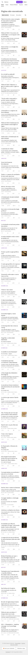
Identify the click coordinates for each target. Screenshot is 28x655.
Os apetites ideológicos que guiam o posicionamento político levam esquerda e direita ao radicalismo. (10, 377)
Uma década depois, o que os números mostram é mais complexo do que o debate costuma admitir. (10, 330)
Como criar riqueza (7, 434)
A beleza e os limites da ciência (10, 510)
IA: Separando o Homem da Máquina (9, 447)
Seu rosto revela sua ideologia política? (10, 210)
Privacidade (18, 643)
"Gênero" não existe (7, 289)
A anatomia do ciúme (7, 149)
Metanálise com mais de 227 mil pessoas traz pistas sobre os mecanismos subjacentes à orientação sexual (10, 228)
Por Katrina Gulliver (6, 341)
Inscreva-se (19, 2)
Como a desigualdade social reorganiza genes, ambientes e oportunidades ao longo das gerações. (8, 189)
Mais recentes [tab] (5, 15)
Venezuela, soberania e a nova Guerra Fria (10, 275)
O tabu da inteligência (7, 300)
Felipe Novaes (8, 27)
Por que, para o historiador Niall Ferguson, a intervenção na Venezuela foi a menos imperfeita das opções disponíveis (10, 266)
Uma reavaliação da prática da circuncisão (8, 590)
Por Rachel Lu (4, 426)
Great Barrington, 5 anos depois (8, 314)
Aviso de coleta (14, 644)
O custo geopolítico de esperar (10, 264)
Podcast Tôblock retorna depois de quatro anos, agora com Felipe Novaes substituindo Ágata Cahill (9, 128)
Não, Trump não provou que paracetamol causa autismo (9, 413)
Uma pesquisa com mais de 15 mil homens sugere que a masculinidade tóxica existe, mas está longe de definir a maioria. (10, 166)
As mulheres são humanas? (9, 352)
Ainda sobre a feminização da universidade (9, 137)
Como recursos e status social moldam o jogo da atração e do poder (10, 490)
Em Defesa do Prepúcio (8, 588)
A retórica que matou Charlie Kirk (9, 398)
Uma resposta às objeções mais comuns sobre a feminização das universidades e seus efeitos (9, 141)
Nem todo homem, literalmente (6, 163)
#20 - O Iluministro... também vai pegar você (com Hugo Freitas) (10, 626)
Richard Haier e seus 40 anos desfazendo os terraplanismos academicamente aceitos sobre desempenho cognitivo (8, 302)
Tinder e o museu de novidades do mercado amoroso (10, 175)
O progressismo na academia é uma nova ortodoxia (10, 473)
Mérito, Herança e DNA (8, 186)
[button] (2, 4)
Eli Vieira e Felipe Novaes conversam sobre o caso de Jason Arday (10, 39)
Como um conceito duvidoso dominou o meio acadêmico (8, 292)
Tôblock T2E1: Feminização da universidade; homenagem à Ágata (10, 124)
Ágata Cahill (10, 606)
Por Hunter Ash (5, 390)
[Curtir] (2, 233)
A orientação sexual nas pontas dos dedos (10, 225)
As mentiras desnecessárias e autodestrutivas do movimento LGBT (10, 386)
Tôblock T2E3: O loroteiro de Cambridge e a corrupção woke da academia (10, 34)
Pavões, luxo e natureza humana (10, 487)
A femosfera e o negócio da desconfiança (9, 111)
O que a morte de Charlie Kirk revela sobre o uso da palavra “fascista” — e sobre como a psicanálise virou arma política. (10, 401)
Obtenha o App (21, 648)
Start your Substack (9, 648)
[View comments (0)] (8, 29)
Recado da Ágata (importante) (10, 602)
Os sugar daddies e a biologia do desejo (9, 498)
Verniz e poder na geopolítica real (10, 252)
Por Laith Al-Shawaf (6, 462)
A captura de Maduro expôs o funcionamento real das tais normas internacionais (10, 256)
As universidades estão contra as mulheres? (10, 237)
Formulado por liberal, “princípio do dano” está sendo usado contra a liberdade (10, 525)
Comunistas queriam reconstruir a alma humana (9, 361)
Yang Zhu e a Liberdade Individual (8, 338)
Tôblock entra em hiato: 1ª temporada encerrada (9, 613)
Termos (23, 643)
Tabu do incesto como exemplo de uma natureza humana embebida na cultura (10, 20)
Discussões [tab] (18, 15)
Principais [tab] (12, 15)
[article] (14, 24)
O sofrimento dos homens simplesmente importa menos (10, 59)
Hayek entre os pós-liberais (9, 425)
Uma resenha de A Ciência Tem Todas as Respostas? (10, 512)
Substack (8, 652)
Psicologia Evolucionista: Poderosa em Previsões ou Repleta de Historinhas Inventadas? (9, 458)
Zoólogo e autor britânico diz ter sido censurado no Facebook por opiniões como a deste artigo (10, 560)
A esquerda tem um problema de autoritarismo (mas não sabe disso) (10, 539)
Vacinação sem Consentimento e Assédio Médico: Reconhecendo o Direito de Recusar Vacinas (10, 573)
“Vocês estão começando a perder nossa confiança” (9, 99)
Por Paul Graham (5, 435)
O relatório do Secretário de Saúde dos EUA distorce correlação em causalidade (9, 417)
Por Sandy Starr (5, 449)
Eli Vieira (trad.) (11, 532)
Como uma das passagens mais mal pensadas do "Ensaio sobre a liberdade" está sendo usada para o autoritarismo (10, 529)
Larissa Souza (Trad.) (12, 294)
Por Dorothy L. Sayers (6, 353)
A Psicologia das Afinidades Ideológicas (9, 373)
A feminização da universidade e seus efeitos (10, 198)
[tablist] (11, 15)
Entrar (25, 2)
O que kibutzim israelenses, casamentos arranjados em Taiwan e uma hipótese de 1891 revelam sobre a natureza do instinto (10, 25)
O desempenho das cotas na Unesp (9, 326)
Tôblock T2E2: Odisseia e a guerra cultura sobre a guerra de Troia (10, 86)
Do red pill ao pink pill (8, 74)
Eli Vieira (7, 41)
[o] (24, 35)
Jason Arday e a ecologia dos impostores (9, 47)
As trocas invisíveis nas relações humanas (9, 502)
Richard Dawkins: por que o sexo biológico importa (9, 557)
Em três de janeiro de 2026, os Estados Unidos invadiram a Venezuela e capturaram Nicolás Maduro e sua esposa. (9, 278)
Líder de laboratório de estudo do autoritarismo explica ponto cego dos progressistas (10, 543)
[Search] (25, 15)
